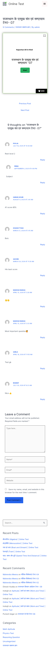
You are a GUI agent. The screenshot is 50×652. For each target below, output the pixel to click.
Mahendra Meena (10, 574)
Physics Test (8, 633)
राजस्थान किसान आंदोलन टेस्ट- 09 (30, 587)
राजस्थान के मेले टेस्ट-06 (26, 614)
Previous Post (25, 103)
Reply (42, 160)
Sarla (15, 352)
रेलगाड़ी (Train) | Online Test (14, 551)
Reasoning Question (11, 637)
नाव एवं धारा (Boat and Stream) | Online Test (20, 547)
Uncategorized (9, 641)
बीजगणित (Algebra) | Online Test (16, 539)
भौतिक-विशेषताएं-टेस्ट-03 (30, 578)
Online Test (16, 4)
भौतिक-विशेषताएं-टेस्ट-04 (30, 574)
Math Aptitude (9, 629)
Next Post (25, 110)
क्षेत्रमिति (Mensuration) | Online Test (17, 543)
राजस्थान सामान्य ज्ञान (23, 27)
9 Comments (8, 27)
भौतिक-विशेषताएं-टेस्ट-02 (30, 582)
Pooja (15, 143)
